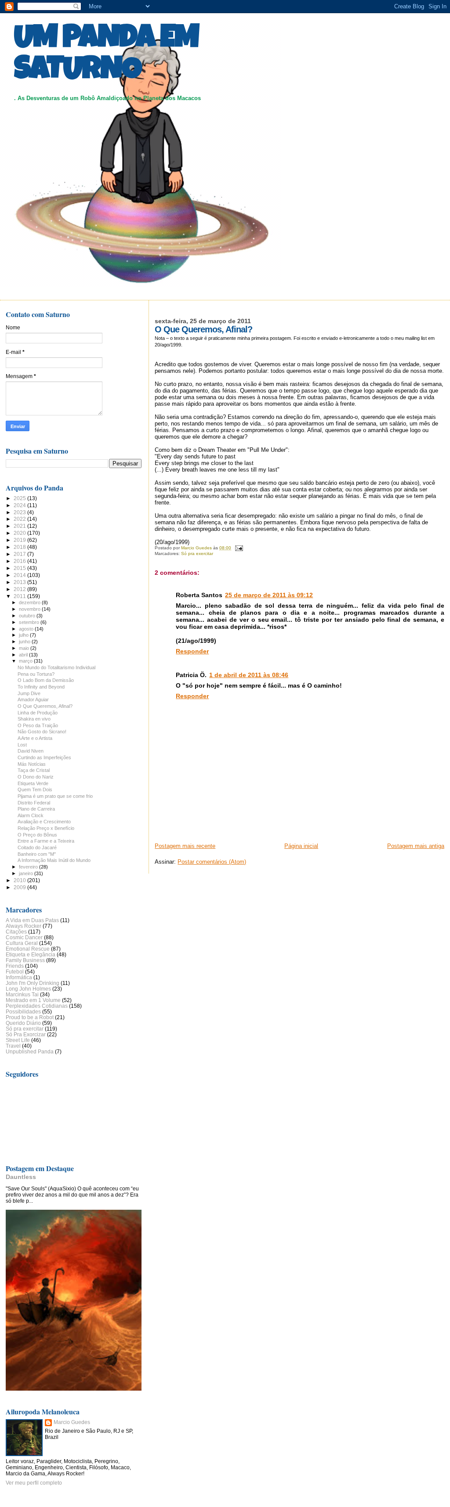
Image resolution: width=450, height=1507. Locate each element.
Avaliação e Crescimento (44, 821)
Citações (16, 931)
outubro (27, 615)
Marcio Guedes (72, 1422)
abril (24, 654)
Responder (192, 651)
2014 (20, 575)
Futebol (15, 971)
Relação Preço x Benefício (46, 828)
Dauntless (21, 1176)
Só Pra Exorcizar (26, 1034)
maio (24, 648)
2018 (20, 547)
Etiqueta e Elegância (30, 954)
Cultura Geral (22, 943)
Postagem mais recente (185, 846)
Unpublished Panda (30, 1051)
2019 (20, 540)
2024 (20, 505)
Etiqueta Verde (33, 783)
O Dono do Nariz (36, 776)
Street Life (18, 1040)
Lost (22, 744)
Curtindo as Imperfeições (44, 757)
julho (24, 635)
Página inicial (301, 846)
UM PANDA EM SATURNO (106, 55)
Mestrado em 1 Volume (33, 1000)
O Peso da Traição (38, 725)
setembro (29, 622)
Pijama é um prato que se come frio (55, 796)
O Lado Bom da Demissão (46, 680)
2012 (20, 589)
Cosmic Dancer (24, 937)
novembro (30, 609)
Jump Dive (29, 693)
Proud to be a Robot (30, 1017)
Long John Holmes (28, 988)
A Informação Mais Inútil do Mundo (54, 860)
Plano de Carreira (36, 808)
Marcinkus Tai (22, 994)
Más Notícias (32, 764)
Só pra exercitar (197, 553)
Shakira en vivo (34, 718)
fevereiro (29, 866)
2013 (20, 582)
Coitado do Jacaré (37, 847)
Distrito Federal (34, 802)
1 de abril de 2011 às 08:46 (248, 674)
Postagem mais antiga (415, 846)
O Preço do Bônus (37, 834)
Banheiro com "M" (37, 854)
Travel (13, 1046)
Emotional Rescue (28, 949)
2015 (20, 568)
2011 (20, 596)
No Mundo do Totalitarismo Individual (56, 667)
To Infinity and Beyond (41, 686)
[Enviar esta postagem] (238, 547)
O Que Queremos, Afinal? (45, 706)
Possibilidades (23, 1011)
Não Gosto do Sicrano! (42, 731)
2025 (20, 498)
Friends (15, 966)
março (26, 660)
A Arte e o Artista (35, 738)
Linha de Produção (38, 712)
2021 (20, 526)
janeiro (26, 873)
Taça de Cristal (34, 770)
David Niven (31, 751)
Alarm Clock (31, 815)
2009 (20, 887)
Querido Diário (23, 1023)
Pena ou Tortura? (36, 674)
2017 (20, 554)
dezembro (30, 602)
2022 (20, 519)
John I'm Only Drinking (32, 983)
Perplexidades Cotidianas (37, 1006)
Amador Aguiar (33, 699)
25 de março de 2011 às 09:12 (269, 594)
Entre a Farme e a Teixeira (46, 841)
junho (25, 641)
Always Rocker (23, 926)
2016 (20, 561)
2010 (20, 880)
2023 (20, 512)
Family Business (25, 960)
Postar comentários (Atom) (212, 861)
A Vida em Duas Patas (32, 920)
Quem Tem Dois (35, 789)
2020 (20, 533)
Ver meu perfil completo (34, 1483)
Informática (19, 977)
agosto (27, 628)
